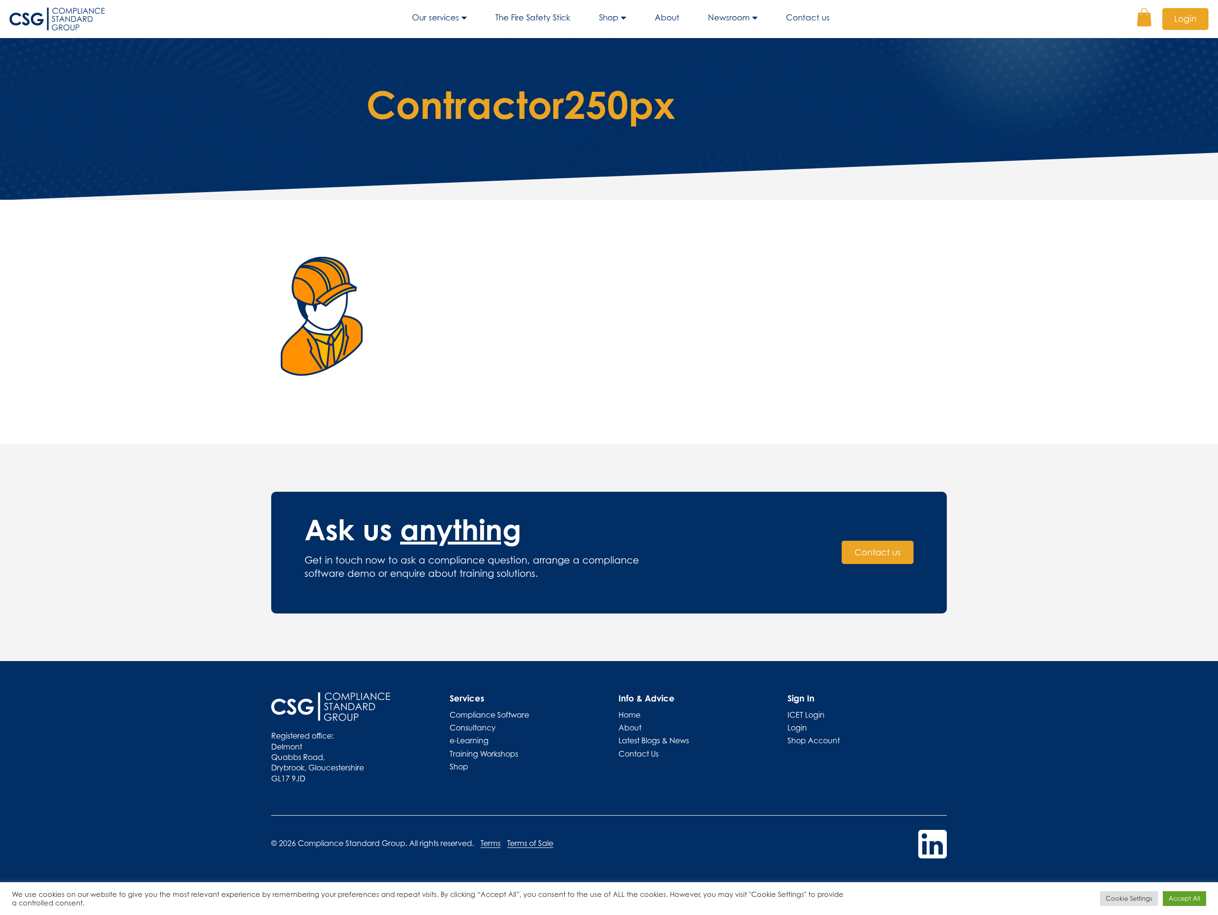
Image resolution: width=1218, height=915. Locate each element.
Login (1185, 19)
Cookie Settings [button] (1129, 898)
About (667, 17)
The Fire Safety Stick (532, 17)
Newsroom (729, 17)
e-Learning (469, 740)
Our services (435, 17)
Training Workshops (484, 754)
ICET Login (806, 715)
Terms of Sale (530, 843)
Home (629, 715)
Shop (609, 17)
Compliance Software (489, 715)
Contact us (808, 17)
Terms (491, 843)
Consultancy (473, 727)
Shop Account (813, 740)
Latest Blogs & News (654, 740)
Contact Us (638, 754)
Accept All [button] (1184, 898)
